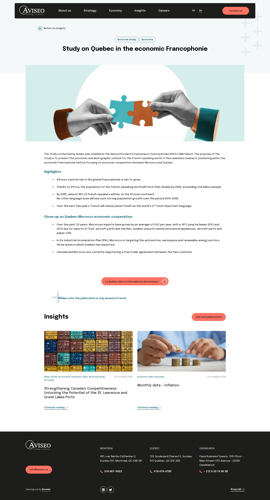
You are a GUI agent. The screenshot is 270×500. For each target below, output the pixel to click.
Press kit (236, 489)
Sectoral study (126, 39)
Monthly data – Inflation (158, 385)
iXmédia (46, 489)
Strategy (90, 10)
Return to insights (55, 28)
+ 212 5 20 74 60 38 (216, 471)
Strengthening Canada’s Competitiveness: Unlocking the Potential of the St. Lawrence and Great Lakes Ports (85, 393)
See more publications (209, 317)
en (200, 11)
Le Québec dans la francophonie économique (132, 282)
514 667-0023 (113, 471)
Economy (115, 10)
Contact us (235, 11)
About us (64, 10)
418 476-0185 (162, 471)
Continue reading (54, 407)
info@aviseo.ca (39, 470)
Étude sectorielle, (61, 377)
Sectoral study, (97, 377)
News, (47, 377)
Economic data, (80, 377)
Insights (140, 10)
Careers (164, 10)
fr (193, 11)
